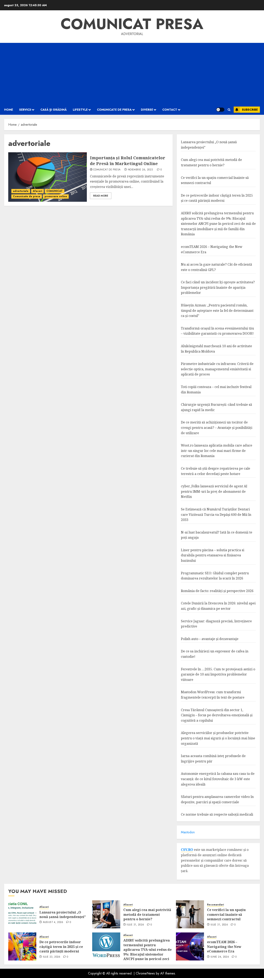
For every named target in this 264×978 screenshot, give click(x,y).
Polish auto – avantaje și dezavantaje (209, 639)
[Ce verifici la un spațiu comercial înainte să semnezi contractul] (190, 914)
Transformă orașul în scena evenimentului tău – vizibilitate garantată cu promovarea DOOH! (217, 331)
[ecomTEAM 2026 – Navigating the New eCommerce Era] (190, 946)
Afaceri (37, 191)
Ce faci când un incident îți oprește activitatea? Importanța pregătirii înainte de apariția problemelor (218, 287)
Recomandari (215, 904)
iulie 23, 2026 (51, 957)
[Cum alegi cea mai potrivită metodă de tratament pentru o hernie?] (106, 914)
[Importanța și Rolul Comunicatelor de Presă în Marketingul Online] (47, 177)
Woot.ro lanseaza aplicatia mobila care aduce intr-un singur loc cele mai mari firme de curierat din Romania (216, 450)
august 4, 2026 (53, 922)
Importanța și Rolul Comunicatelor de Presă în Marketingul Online (127, 160)
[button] (229, 110)
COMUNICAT (54, 191)
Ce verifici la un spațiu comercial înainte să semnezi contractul (226, 914)
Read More (100, 196)
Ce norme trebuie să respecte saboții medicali (217, 814)
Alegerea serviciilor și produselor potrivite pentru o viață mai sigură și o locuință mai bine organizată (218, 738)
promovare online (56, 196)
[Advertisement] (132, 74)
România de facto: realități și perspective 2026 (217, 591)
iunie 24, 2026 (220, 957)
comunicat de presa (106, 169)
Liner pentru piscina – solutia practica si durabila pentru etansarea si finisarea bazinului (212, 555)
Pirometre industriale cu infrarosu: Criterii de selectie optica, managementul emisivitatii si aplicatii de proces (217, 368)
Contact (169, 110)
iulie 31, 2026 (135, 924)
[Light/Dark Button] (220, 110)
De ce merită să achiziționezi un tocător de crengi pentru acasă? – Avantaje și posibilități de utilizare (216, 427)
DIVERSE (147, 110)
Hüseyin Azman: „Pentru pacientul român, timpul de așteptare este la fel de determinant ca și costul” (217, 310)
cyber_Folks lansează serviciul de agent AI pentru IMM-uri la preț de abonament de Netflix (214, 491)
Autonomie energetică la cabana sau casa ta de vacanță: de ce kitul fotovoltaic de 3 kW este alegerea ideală (218, 778)
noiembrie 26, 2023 (140, 169)
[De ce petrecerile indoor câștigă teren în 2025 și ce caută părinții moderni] (22, 946)
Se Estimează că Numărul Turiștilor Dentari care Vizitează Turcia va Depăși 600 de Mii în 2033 (216, 514)
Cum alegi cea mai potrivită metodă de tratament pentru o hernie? (147, 914)
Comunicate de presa (114, 110)
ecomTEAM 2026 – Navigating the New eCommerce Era (224, 946)
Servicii (25, 110)
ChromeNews (145, 973)
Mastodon (188, 832)
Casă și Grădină (53, 110)
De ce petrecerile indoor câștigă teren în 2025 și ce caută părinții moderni (217, 198)
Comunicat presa (132, 24)
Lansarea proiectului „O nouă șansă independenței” (62, 914)
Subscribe (250, 110)
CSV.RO (187, 849)
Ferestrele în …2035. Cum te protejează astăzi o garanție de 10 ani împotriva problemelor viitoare (218, 674)
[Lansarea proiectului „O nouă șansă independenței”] (22, 914)
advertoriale (20, 191)
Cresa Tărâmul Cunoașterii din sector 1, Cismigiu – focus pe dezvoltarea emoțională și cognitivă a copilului (216, 715)
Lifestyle (80, 110)
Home (8, 110)
